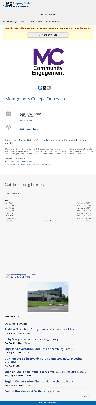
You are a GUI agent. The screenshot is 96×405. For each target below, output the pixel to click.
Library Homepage (9, 21)
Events (23, 21)
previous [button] (8, 221)
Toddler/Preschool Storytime (41, 329)
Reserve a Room (36, 21)
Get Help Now (48, 14)
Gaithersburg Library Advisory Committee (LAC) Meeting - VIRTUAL (44, 360)
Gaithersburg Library (29, 129)
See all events (86, 396)
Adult (24, 158)
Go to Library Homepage (48, 402)
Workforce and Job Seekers (23, 161)
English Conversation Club (39, 349)
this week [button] (47, 221)
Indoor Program (15, 164)
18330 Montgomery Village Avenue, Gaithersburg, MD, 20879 (24, 275)
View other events (48, 35)
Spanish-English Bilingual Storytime (45, 372)
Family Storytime (33, 391)
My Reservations (53, 21)
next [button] (88, 221)
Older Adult (18, 158)
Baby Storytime (31, 339)
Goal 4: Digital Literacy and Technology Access (36, 164)
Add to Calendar (26, 120)
